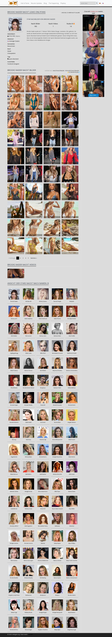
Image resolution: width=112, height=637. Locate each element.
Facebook (10, 64)
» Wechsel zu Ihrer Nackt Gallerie (70, 12)
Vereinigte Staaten (14, 41)
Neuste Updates (36, 3)
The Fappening (54, 3)
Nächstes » (34, 258)
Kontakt (30, 634)
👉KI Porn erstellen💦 (73, 72)
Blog (45, 3)
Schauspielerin (11, 53)
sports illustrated (13, 59)
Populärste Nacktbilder (72, 70)
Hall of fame (25, 3)
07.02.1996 (12, 36)
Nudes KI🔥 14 (71, 25)
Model (9, 51)
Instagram (16, 64)
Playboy (63, 3)
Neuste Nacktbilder (58, 70)
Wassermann (11, 46)
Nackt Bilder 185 (35, 25)
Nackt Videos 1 (53, 25)
